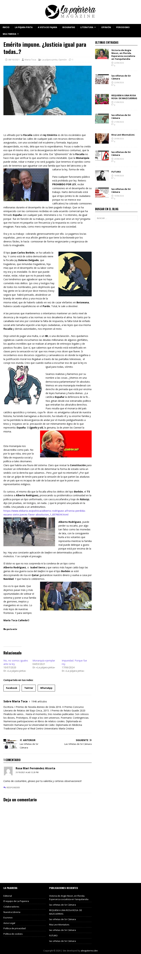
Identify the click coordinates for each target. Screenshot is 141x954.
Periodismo (123, 27)
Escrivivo (8, 917)
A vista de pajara (47, 27)
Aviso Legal (9, 923)
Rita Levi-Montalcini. (123, 134)
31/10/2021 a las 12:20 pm (27, 772)
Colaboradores (11, 906)
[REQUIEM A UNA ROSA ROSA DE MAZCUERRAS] (102, 102)
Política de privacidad (14, 928)
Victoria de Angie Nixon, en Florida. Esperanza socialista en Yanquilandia (123, 54)
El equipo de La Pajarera (16, 901)
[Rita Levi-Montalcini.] (102, 141)
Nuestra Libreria (11, 912)
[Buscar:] (116, 218)
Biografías (68, 27)
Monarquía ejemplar (43, 660)
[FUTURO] (102, 178)
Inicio (6, 27)
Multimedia (9, 34)
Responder (13, 787)
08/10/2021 (14, 59)
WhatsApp (46, 688)
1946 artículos (39, 701)
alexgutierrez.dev (89, 950)
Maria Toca (30, 59)
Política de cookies (13, 933)
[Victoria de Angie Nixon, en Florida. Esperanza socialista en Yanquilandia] (102, 57)
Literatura (86, 27)
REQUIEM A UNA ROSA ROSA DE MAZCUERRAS (124, 97)
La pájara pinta (23, 27)
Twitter (28, 688)
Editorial (7, 895)
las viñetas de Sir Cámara (121, 77)
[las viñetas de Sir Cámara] (102, 82)
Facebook (11, 688)
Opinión (106, 27)
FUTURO (116, 171)
